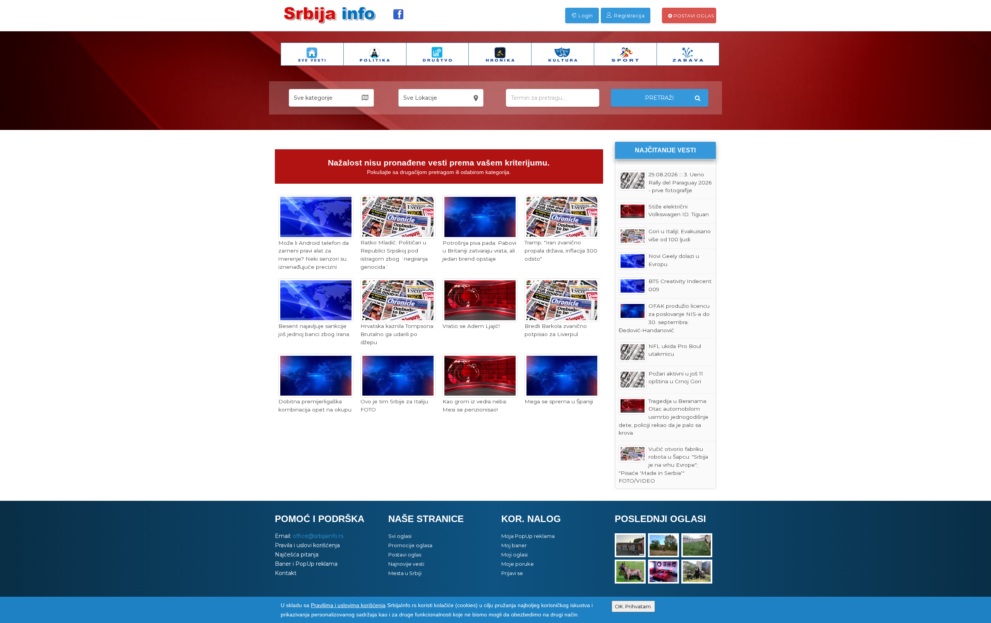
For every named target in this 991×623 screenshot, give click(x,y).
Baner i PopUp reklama (306, 563)
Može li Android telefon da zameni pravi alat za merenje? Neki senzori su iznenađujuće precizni (313, 255)
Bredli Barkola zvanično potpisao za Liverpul (556, 330)
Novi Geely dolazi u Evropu (673, 260)
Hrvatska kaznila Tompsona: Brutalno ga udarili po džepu (397, 334)
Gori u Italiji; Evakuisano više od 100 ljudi (679, 235)
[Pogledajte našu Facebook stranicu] (398, 14)
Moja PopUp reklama (528, 536)
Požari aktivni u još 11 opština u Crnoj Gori (675, 377)
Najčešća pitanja (297, 554)
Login (585, 15)
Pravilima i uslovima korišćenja (348, 605)
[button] (331, 98)
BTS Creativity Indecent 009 (680, 285)
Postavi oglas (693, 16)
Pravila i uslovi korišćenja (307, 545)
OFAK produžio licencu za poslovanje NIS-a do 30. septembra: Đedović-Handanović (664, 318)
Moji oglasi (514, 554)
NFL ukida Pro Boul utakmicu (674, 350)
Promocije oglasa (410, 545)
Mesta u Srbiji (405, 573)
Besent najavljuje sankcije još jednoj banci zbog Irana (313, 330)
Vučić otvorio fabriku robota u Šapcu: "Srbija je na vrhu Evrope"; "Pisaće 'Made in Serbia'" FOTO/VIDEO (663, 465)
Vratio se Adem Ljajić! (471, 326)
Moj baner (514, 545)
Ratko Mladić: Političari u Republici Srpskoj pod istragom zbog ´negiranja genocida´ (394, 254)
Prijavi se (512, 573)
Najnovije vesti (406, 564)
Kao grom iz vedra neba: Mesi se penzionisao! (474, 405)
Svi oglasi (399, 536)
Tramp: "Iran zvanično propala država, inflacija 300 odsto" (561, 250)
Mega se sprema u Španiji (559, 401)
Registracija (629, 15)
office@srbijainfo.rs (318, 536)
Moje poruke (517, 564)
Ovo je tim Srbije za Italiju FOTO (394, 405)
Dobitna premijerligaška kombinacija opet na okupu (314, 405)
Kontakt (286, 573)
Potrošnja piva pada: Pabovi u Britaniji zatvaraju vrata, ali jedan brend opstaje (479, 251)
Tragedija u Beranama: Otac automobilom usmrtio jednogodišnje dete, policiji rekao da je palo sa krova (664, 417)
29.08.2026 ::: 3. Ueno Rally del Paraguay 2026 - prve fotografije (680, 182)
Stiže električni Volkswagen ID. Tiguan (678, 210)
